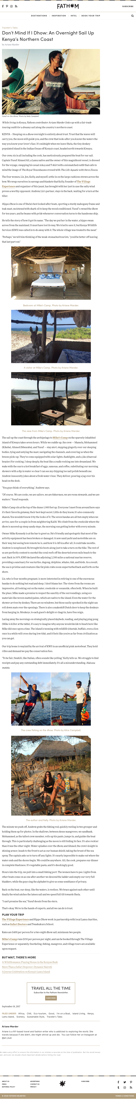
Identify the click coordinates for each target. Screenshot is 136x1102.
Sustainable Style (35, 1016)
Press (4, 1084)
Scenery (20, 1016)
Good (51, 1013)
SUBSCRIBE (51, 998)
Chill (29, 1013)
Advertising (35, 1081)
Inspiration (59, 15)
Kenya (91, 1013)
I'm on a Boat (63, 1013)
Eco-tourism (40, 1013)
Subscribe (127, 6)
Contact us (34, 1084)
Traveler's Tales (10, 27)
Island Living (79, 1013)
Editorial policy (8, 1087)
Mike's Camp (9, 939)
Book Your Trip (91, 15)
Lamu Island (8, 1016)
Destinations (39, 15)
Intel (74, 15)
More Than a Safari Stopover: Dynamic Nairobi (27, 967)
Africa (21, 1013)
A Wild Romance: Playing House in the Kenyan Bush (30, 962)
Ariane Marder (12, 45)
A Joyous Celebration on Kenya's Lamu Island (26, 972)
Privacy (33, 1087)
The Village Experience (15, 919)
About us (5, 1081)
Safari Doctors (18, 924)
